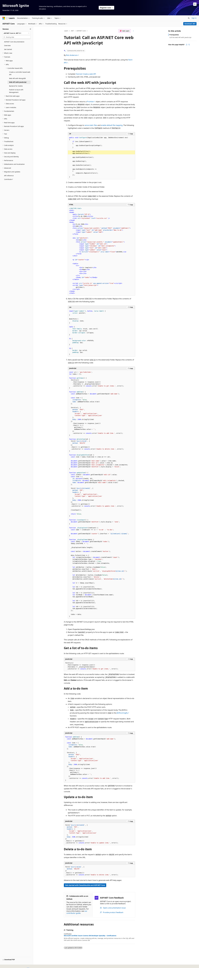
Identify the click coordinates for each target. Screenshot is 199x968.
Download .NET (189, 24)
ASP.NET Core (81, 31)
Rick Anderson (71, 55)
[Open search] (189, 18)
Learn (66, 31)
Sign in (194, 18)
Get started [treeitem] (8, 49)
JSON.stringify (122, 713)
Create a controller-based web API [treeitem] (19, 73)
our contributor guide (76, 912)
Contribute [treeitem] (8, 179)
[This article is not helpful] (189, 44)
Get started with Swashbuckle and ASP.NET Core (85, 885)
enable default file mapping (112, 125)
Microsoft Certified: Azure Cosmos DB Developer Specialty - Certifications (90, 936)
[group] (101, 157)
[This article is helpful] (186, 44)
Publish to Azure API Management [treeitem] (16, 91)
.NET (72, 31)
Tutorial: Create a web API (86, 74)
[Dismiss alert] (195, 4)
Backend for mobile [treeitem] (16, 86)
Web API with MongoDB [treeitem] (17, 78)
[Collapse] (30, 29)
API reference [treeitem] (9, 176)
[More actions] (133, 31)
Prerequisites (174, 35)
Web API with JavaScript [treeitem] (17, 82)
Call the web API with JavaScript (180, 37)
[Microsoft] (3, 18)
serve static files (91, 125)
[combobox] (16, 33)
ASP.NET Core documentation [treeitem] (14, 42)
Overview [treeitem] (7, 45)
